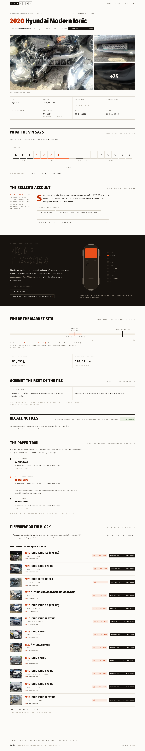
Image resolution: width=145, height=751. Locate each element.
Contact (126, 3)
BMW (43, 740)
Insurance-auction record (22, 14)
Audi (48, 740)
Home (109, 3)
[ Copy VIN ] (72, 167)
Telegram (125, 745)
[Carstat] (21, 3)
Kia (26, 740)
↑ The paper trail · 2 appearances (119, 535)
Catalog (117, 3)
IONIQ (49, 14)
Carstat (12, 745)
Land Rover (73, 740)
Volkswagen (63, 740)
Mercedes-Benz (35, 740)
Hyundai (40, 14)
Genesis (54, 740)
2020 (57, 14)
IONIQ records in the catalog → (24, 709)
